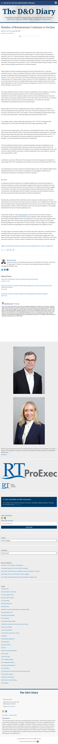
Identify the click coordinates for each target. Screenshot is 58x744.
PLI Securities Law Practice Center (10, 633)
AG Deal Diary (5, 589)
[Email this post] (5, 250)
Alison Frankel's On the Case (8, 592)
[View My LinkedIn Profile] (5, 518)
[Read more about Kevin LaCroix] (2, 270)
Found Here (17, 504)
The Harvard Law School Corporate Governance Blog (15, 671)
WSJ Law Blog (4, 683)
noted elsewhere (23, 215)
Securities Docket (5, 644)
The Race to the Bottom (7, 677)
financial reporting (20, 246)
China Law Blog (5, 600)
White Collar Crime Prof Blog (9, 680)
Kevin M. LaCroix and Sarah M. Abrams (19, 3)
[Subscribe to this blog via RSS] (2, 518)
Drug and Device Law (6, 612)
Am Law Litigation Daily (7, 594)
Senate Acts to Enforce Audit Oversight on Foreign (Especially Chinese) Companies (24, 294)
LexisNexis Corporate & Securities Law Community (14, 624)
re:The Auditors (5, 641)
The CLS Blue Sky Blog (7, 659)
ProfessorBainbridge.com (8, 639)
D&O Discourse (5, 606)
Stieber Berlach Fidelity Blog (8, 650)
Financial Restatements (33, 246)
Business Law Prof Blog (7, 597)
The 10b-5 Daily (5, 656)
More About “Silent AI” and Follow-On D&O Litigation (15, 574)
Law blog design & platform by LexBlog (28, 741)
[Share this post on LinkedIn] (13, 250)
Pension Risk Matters (6, 630)
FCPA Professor (5, 618)
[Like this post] (10, 250)
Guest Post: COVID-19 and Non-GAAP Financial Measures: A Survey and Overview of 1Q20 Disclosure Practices (26, 286)
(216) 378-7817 (11, 706)
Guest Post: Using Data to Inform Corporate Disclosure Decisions (19, 279)
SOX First (3, 647)
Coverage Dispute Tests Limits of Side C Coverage (14, 568)
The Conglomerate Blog (7, 662)
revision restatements (46, 246)
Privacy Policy (13, 715)
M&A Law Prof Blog (6, 627)
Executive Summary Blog (7, 615)
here (50, 62)
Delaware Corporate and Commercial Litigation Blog (15, 609)
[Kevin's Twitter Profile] (7, 270)
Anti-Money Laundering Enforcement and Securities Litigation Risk (19, 577)
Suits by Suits (4, 653)
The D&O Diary (29, 11)
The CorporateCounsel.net (8, 665)
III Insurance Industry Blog (8, 621)
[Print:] (2, 250)
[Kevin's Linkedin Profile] (5, 270)
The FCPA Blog (5, 668)
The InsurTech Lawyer (7, 674)
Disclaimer (5, 715)
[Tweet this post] (8, 250)
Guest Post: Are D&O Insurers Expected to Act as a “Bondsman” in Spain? (20, 571)
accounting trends (9, 246)
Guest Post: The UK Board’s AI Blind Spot (12, 565)
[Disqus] (29, 320)
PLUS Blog (4, 636)
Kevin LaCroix (7, 31)
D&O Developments (6, 603)
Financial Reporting (9, 33)
